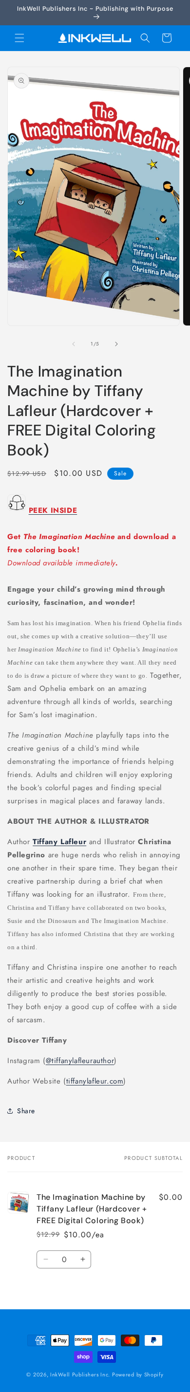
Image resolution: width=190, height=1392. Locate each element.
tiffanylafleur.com (95, 1081)
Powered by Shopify (138, 1374)
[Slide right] (116, 344)
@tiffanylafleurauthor (80, 1060)
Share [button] (26, 1111)
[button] (19, 38)
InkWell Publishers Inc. (80, 1374)
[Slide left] (73, 344)
